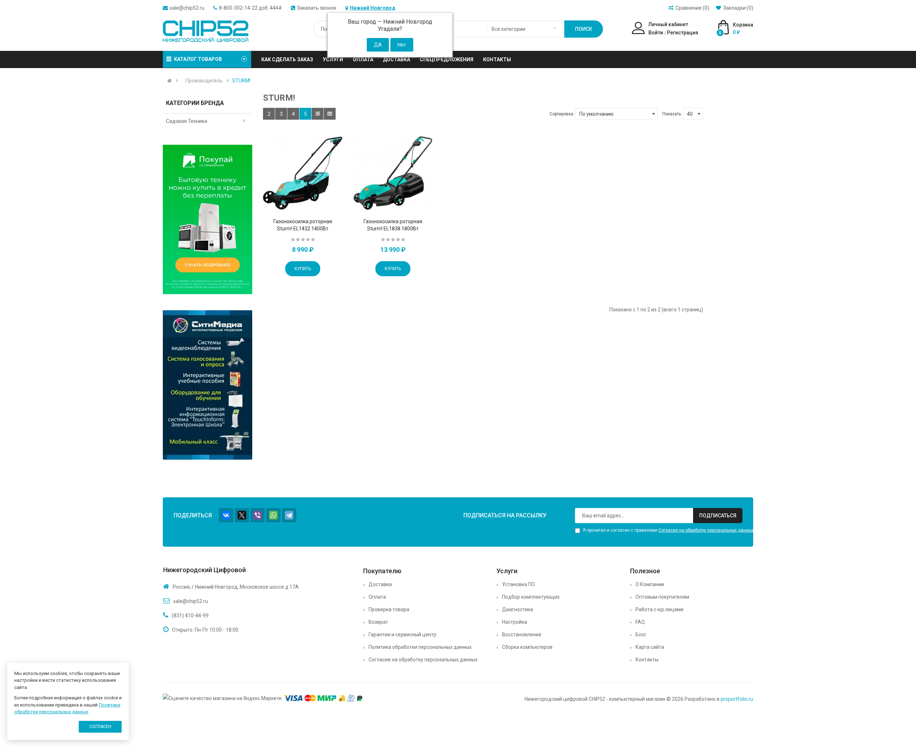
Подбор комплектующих (531, 597)
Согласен (100, 726)
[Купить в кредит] (207, 219)
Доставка (380, 584)
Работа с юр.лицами (659, 609)
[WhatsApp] (273, 515)
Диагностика (517, 609)
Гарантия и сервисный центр (403, 634)
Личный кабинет (668, 24)
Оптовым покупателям (662, 597)
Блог (641, 634)
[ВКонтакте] (226, 515)
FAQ (640, 622)
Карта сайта (649, 647)
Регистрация (682, 32)
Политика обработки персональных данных (420, 647)
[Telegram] (289, 515)
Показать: (672, 113)
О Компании (649, 584)
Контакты (646, 659)
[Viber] (257, 515)
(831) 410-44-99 (190, 615)
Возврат (378, 622)
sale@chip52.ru (187, 8)
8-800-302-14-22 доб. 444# (250, 8)
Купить (302, 268)
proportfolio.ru (737, 699)
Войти (655, 32)
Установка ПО (518, 584)
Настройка (514, 622)
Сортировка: (562, 113)
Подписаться (717, 515)
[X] (242, 515)
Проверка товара (389, 609)
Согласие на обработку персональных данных (706, 530)
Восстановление (521, 634)
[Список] (317, 114)
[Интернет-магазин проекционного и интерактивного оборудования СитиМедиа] (207, 385)
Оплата (377, 597)
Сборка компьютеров (527, 647)
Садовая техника (186, 121)
